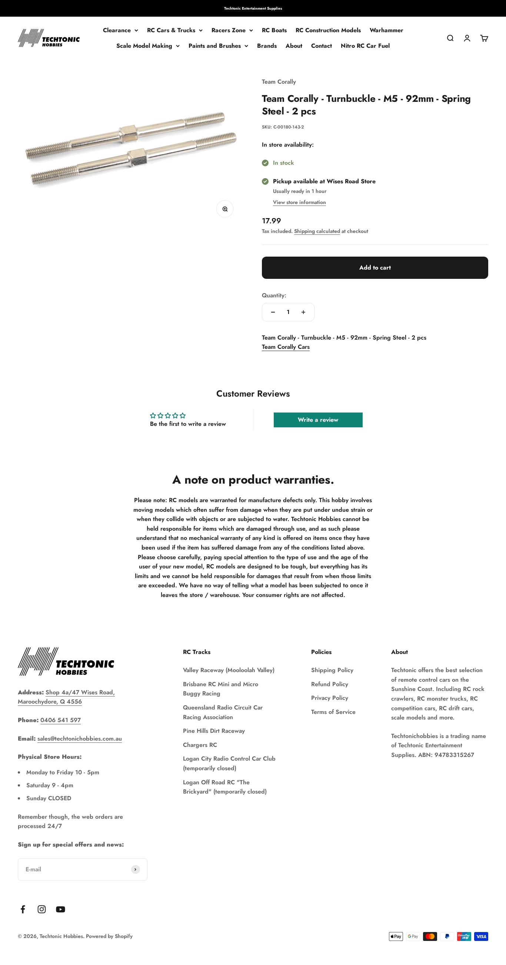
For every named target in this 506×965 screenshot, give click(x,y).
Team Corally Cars (286, 347)
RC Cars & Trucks (171, 30)
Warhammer (386, 30)
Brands (267, 45)
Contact (321, 45)
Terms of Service (333, 712)
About (294, 45)
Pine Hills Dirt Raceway (214, 731)
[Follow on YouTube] (61, 909)
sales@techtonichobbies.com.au (79, 738)
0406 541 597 (60, 720)
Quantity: (274, 295)
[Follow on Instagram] (42, 909)
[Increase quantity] (303, 312)
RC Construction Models (328, 30)
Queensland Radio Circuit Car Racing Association (223, 712)
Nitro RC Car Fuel (365, 45)
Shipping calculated (317, 231)
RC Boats (274, 30)
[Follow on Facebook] (23, 909)
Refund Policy (329, 684)
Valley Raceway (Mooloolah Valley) (228, 670)
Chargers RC (200, 745)
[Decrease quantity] (273, 312)
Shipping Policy (332, 670)
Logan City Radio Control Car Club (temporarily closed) (229, 763)
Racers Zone (229, 30)
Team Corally (279, 81)
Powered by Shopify (109, 936)
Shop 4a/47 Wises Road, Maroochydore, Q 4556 (66, 697)
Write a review (318, 419)
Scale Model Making (144, 45)
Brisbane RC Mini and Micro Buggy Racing (220, 689)
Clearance (117, 30)
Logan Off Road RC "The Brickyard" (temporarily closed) (225, 787)
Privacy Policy (329, 698)
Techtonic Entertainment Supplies (253, 8)
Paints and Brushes (215, 45)
